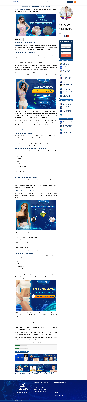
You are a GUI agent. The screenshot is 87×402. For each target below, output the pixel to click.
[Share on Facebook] (32, 343)
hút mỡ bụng (25, 348)
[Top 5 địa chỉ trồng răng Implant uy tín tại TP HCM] (61, 78)
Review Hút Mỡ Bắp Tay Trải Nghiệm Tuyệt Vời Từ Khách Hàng (67, 111)
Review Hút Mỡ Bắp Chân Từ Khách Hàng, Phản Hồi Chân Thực (67, 107)
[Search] (75, 2)
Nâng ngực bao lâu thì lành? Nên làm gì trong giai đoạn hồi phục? (67, 133)
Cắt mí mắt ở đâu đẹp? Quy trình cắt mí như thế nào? (67, 89)
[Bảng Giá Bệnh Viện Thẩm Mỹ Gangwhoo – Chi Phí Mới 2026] (61, 85)
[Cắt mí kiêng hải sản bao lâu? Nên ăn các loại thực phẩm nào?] (61, 126)
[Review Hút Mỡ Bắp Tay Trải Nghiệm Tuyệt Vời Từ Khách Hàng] (61, 111)
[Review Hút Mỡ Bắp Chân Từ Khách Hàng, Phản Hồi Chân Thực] (61, 107)
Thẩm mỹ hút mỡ (23, 345)
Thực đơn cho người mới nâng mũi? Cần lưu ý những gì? (67, 122)
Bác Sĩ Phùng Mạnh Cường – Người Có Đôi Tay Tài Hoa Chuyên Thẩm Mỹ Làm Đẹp (67, 74)
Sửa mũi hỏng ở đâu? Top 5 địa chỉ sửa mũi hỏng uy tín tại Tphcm (67, 67)
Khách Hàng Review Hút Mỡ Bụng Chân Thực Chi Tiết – (67, 114)
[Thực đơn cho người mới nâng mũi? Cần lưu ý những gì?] (61, 122)
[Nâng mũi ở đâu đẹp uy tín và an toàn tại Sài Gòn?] (61, 64)
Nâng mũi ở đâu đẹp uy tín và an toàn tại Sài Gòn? (67, 64)
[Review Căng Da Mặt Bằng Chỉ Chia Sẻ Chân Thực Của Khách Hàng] (61, 104)
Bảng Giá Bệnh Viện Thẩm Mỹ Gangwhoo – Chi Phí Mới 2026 (67, 85)
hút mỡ (21, 348)
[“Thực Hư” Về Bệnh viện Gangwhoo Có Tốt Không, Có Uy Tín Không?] (61, 82)
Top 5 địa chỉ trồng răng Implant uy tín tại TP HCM (67, 78)
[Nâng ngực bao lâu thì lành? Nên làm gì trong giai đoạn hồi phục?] (61, 133)
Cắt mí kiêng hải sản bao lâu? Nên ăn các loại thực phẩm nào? (67, 126)
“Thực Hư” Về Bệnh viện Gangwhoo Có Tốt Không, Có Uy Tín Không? (67, 82)
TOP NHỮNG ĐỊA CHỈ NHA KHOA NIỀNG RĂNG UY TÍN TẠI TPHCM (67, 92)
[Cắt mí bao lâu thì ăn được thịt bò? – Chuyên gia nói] (61, 130)
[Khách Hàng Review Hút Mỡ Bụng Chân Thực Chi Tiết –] (61, 115)
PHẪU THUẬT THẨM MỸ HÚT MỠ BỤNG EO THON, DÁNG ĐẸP (33, 130)
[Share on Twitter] (34, 343)
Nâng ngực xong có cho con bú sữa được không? (65, 137)
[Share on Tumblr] (40, 343)
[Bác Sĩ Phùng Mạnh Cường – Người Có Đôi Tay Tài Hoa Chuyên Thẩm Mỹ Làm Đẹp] (61, 75)
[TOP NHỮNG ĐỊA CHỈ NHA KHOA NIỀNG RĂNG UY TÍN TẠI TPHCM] (61, 92)
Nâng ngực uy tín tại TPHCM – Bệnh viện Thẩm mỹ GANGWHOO (67, 96)
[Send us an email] (66, 36)
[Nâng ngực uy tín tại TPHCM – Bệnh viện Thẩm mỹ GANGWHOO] (61, 96)
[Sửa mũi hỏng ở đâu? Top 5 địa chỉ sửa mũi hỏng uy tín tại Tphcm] (61, 67)
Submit (66, 55)
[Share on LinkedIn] (38, 343)
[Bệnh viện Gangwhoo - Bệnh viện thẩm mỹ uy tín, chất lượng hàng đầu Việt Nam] (16, 2)
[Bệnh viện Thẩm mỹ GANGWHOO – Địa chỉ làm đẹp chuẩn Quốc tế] (61, 71)
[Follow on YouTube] (68, 36)
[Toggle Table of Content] (21, 39)
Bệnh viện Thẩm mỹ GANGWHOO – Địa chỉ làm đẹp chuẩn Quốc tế (67, 71)
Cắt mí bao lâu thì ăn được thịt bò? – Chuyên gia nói (67, 129)
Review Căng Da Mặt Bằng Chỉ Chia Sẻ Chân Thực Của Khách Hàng (67, 104)
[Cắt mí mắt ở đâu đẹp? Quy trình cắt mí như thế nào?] (61, 89)
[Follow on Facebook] (64, 36)
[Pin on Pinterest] (36, 343)
